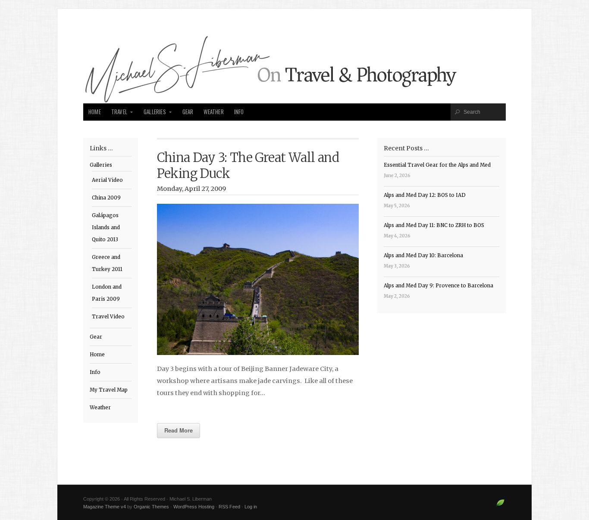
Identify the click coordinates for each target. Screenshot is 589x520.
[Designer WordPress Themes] (500, 506)
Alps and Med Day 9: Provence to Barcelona (438, 286)
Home (94, 112)
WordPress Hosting (193, 506)
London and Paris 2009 (107, 293)
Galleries (155, 112)
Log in (250, 506)
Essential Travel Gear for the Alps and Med (437, 165)
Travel (119, 112)
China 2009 (106, 198)
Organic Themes (151, 506)
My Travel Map (109, 390)
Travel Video (108, 317)
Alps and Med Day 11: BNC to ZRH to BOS (434, 225)
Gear (188, 112)
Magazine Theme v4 (104, 506)
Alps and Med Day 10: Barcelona (423, 255)
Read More (178, 430)
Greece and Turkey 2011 (107, 263)
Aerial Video (107, 180)
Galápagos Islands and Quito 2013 (106, 227)
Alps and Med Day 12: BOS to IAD (425, 195)
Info (239, 112)
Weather (213, 112)
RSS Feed (229, 506)
